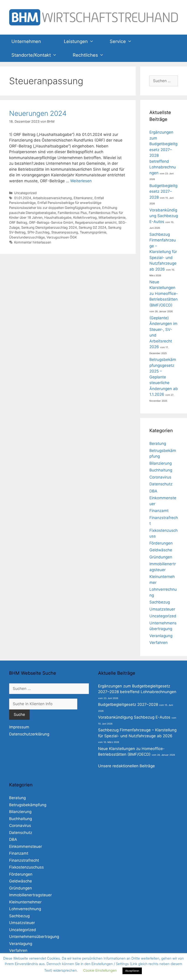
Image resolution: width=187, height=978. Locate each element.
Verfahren (158, 642)
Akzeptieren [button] (132, 970)
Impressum (19, 727)
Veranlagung (160, 635)
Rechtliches (85, 55)
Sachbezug (159, 602)
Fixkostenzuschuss (26, 867)
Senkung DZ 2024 (92, 227)
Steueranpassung (64, 232)
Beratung (157, 443)
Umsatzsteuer (162, 609)
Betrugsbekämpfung (27, 805)
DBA (153, 491)
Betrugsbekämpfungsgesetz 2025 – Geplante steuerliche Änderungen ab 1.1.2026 (163, 377)
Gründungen (160, 557)
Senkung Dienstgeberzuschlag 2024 (49, 227)
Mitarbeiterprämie (112, 217)
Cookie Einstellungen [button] (100, 970)
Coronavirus (160, 477)
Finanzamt (159, 510)
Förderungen (161, 543)
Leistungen (76, 41)
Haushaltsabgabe (57, 217)
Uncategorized (25, 193)
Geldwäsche (160, 550)
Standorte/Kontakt (31, 55)
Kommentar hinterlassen (32, 242)
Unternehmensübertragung (34, 936)
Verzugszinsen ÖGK (62, 237)
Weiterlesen (81, 181)
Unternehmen (26, 41)
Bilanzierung (160, 463)
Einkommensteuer (25, 846)
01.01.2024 (22, 198)
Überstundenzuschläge (27, 237)
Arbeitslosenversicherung (52, 198)
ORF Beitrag (18, 222)
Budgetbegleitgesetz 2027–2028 (163, 191)
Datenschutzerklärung (29, 734)
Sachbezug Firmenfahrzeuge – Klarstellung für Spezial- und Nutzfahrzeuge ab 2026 (163, 251)
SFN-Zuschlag (38, 232)
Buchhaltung (160, 470)
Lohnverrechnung (25, 909)
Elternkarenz (83, 198)
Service (118, 41)
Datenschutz (160, 484)
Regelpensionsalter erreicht (96, 222)
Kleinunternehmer (25, 902)
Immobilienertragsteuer (30, 895)
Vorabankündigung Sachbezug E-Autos (163, 216)
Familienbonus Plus (72, 213)
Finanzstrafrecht (24, 860)
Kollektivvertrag (85, 217)
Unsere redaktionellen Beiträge (126, 766)
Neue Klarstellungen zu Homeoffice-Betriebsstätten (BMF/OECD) (163, 293)
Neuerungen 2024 (38, 113)
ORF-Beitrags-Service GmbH (51, 222)
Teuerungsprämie (93, 232)
